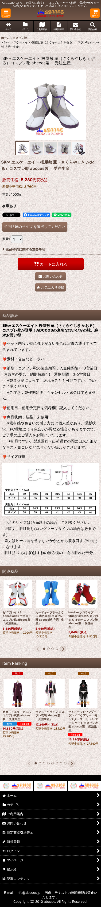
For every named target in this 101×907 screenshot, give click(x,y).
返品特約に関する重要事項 (25, 249)
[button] (6, 13)
